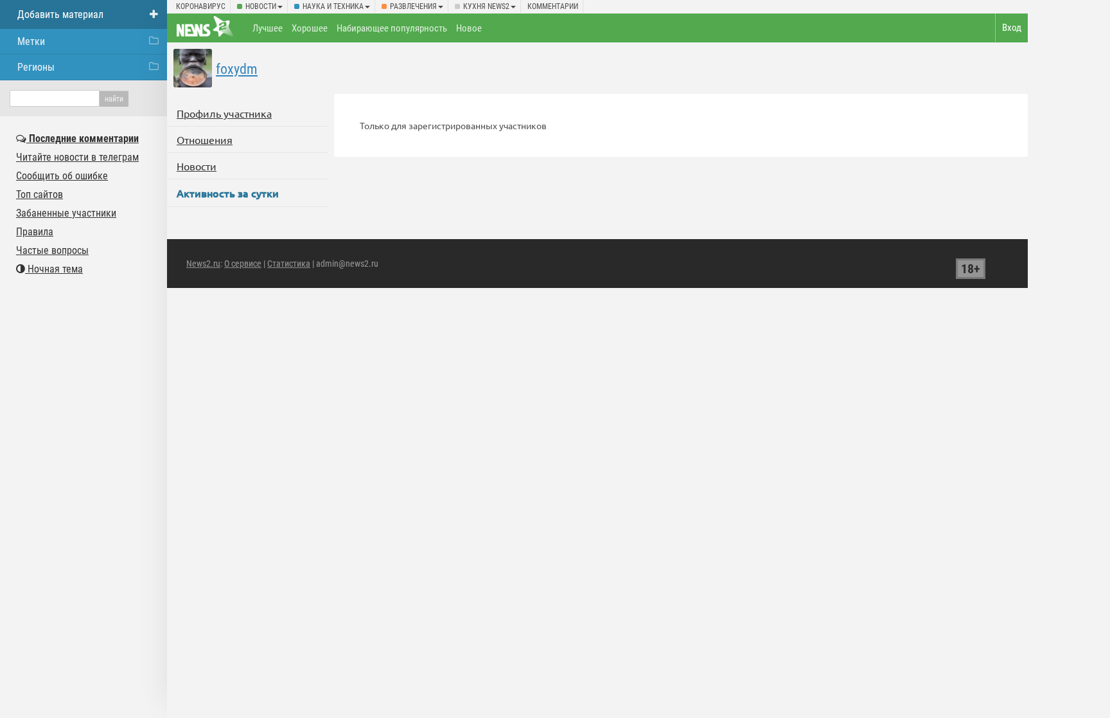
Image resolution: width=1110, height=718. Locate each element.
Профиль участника (224, 113)
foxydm (237, 69)
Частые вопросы (52, 250)
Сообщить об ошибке (62, 176)
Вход (1011, 27)
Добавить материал (60, 14)
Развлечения (413, 6)
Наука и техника (333, 6)
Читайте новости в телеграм (77, 157)
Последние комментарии (82, 138)
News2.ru (203, 263)
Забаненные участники (66, 213)
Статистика (288, 263)
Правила (34, 232)
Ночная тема (54, 269)
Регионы (36, 67)
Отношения (205, 139)
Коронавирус (200, 6)
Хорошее (310, 28)
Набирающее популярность (392, 28)
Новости (260, 6)
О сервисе (242, 263)
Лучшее (267, 28)
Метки (31, 41)
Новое (469, 28)
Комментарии (552, 6)
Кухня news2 (486, 6)
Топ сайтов (39, 194)
